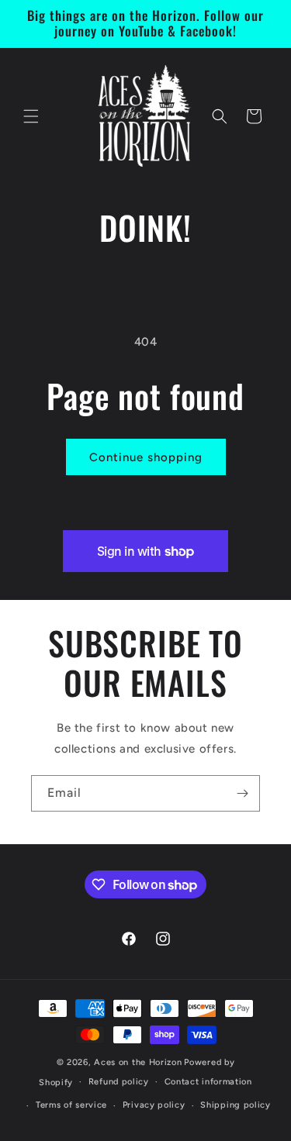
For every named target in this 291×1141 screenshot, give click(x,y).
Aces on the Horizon (138, 1062)
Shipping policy (235, 1105)
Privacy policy (154, 1105)
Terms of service (71, 1105)
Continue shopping (146, 457)
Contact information (208, 1082)
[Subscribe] (242, 793)
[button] (31, 116)
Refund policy (118, 1082)
